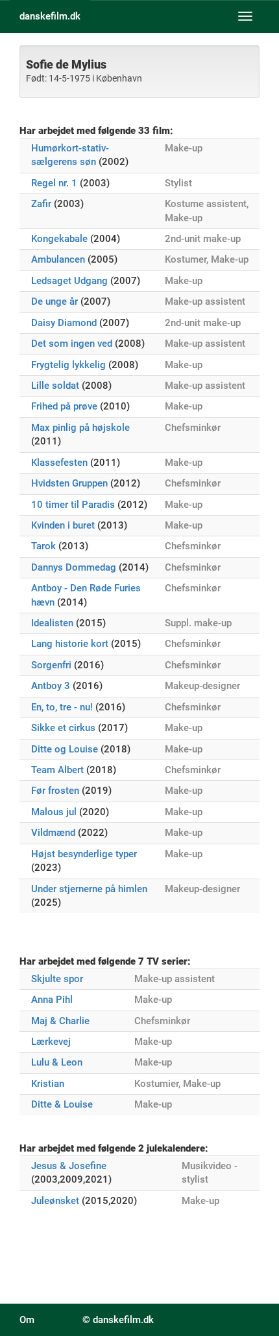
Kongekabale (59, 239)
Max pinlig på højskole (80, 427)
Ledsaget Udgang (69, 281)
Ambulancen (58, 259)
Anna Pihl (52, 999)
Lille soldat (55, 385)
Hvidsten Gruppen (69, 483)
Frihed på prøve (64, 406)
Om (26, 1320)
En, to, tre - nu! (62, 707)
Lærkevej (51, 1041)
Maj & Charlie (60, 1021)
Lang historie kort (69, 644)
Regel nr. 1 (54, 183)
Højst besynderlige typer (84, 854)
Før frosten (55, 790)
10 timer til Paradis (73, 504)
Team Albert (57, 770)
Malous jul (54, 812)
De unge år (54, 301)
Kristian (47, 1084)
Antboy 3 (50, 686)
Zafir (41, 204)
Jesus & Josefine (68, 1166)
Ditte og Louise (64, 749)
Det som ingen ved (71, 343)
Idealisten (52, 623)
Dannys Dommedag (73, 567)
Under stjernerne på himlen (89, 889)
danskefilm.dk (49, 16)
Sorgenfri (51, 665)
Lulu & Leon (56, 1062)
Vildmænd (53, 832)
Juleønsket (55, 1201)
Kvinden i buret (63, 525)
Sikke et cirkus (63, 728)
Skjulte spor (57, 979)
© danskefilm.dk (118, 1320)
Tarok (43, 546)
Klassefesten (59, 462)
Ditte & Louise (62, 1104)
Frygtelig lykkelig (68, 365)
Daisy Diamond (64, 323)
